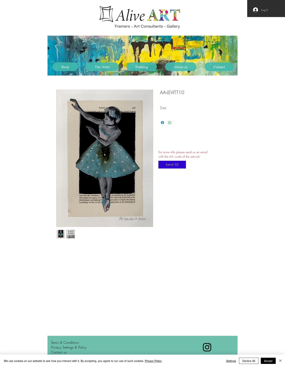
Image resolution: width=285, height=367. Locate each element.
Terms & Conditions (65, 342)
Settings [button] (231, 361)
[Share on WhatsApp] (170, 122)
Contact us (59, 352)
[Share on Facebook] (162, 122)
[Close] (280, 361)
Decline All (248, 361)
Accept (268, 361)
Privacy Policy (153, 361)
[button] (102, 66)
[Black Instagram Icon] (207, 347)
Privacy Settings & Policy (68, 347)
